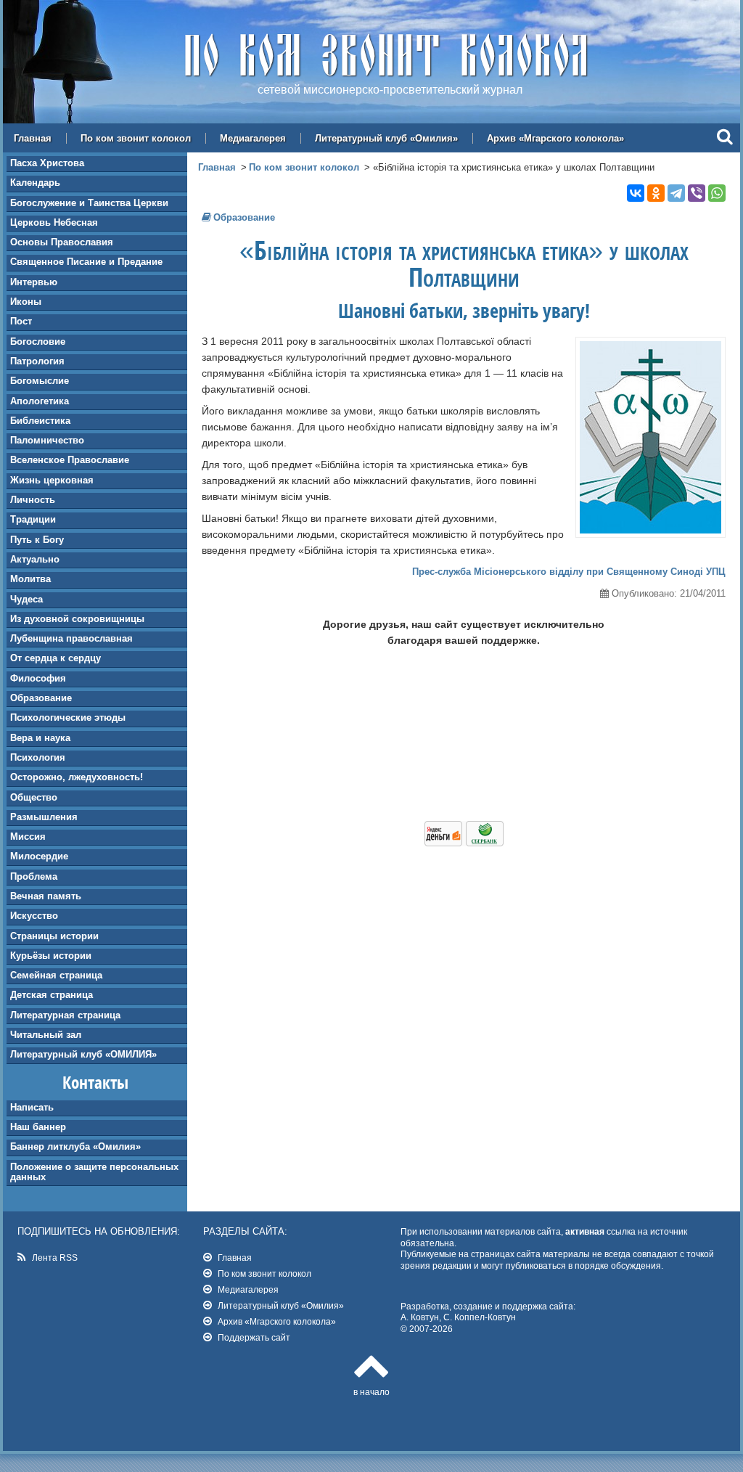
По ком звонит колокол (136, 138)
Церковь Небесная (54, 222)
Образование (41, 697)
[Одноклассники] (656, 193)
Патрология (37, 361)
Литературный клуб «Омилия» (386, 138)
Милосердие (39, 856)
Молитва (30, 578)
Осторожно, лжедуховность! (76, 777)
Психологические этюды (68, 717)
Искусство (34, 915)
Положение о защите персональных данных (94, 1171)
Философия (38, 678)
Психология (37, 757)
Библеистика (40, 420)
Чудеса (26, 599)
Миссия (28, 836)
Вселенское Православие (69, 459)
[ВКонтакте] (635, 193)
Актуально (34, 559)
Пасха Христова (47, 163)
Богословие (37, 341)
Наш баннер (38, 1126)
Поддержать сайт (254, 1337)
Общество (33, 797)
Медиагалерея (253, 138)
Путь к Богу (37, 539)
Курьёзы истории (50, 955)
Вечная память (45, 896)
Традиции (33, 519)
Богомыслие (39, 380)
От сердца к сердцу (55, 658)
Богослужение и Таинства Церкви (89, 202)
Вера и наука (40, 737)
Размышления (44, 816)
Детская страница (51, 994)
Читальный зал (45, 1034)
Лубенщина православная (71, 638)
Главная (33, 138)
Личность (32, 499)
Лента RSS (55, 1257)
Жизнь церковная (52, 480)
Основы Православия (61, 242)
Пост (21, 321)
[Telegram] (676, 193)
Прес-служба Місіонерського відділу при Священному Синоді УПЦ (569, 571)
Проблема (33, 876)
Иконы (25, 301)
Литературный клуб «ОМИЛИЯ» (83, 1054)
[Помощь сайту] (464, 843)
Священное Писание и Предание (86, 261)
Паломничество (47, 440)
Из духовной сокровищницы (77, 618)
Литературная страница (65, 1015)
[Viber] (696, 193)
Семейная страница (56, 975)
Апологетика (39, 401)
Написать (32, 1107)
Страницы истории (54, 936)
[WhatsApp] (717, 193)
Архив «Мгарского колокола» (555, 138)
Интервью (33, 282)
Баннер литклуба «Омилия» (75, 1146)
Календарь (35, 182)
